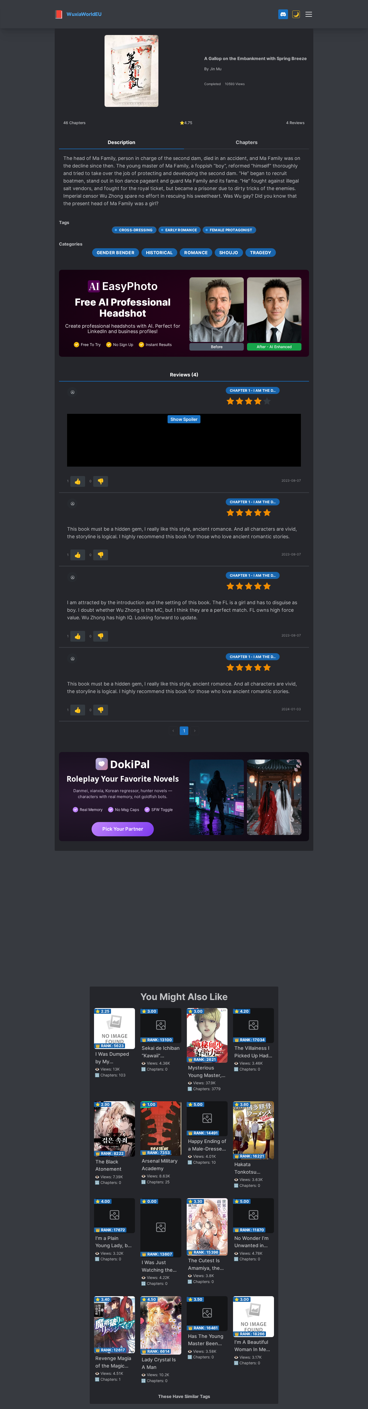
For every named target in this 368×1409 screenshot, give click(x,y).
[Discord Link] (283, 14)
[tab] (121, 142)
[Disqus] (184, 918)
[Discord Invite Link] (283, 14)
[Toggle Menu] (308, 14)
